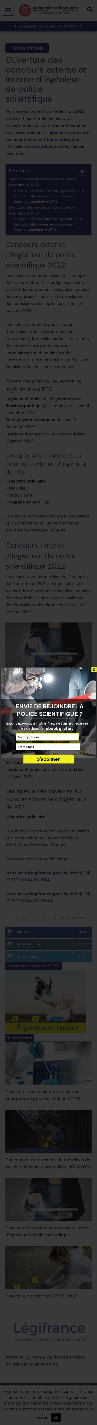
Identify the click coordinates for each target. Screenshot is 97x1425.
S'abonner (48, 759)
